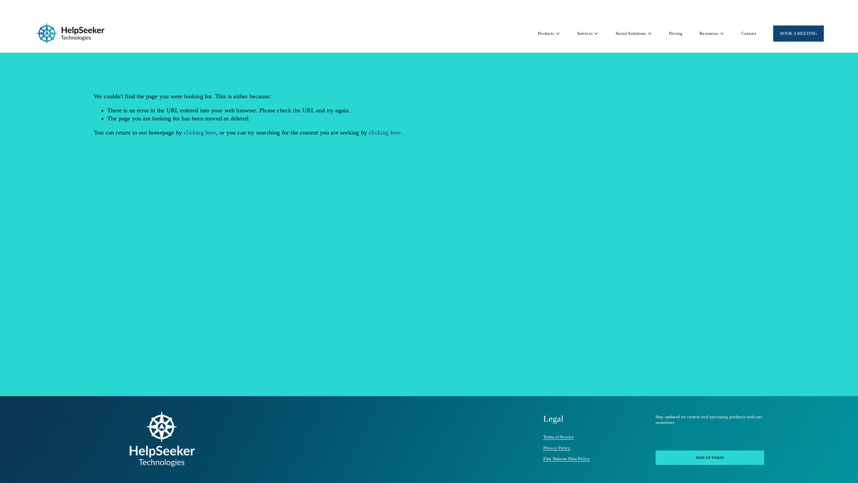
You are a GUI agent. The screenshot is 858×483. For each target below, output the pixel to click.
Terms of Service (558, 436)
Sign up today (710, 458)
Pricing (675, 33)
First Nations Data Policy (566, 458)
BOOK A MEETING (798, 33)
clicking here (200, 132)
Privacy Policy (557, 447)
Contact (748, 33)
